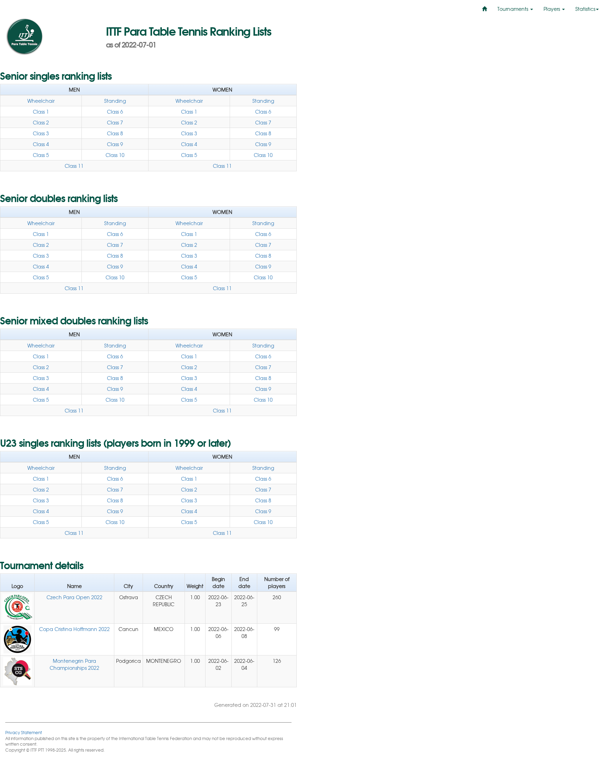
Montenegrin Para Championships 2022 (74, 664)
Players (552, 8)
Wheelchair (41, 100)
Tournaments (513, 8)
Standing (115, 100)
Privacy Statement (23, 732)
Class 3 (41, 133)
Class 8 (115, 133)
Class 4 (41, 144)
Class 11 (74, 165)
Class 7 (115, 122)
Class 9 (115, 144)
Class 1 (41, 111)
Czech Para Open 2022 (74, 597)
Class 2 (41, 122)
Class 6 (115, 111)
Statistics (585, 8)
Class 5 (41, 154)
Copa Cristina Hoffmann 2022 (74, 628)
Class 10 (115, 154)
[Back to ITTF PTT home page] (50, 36)
